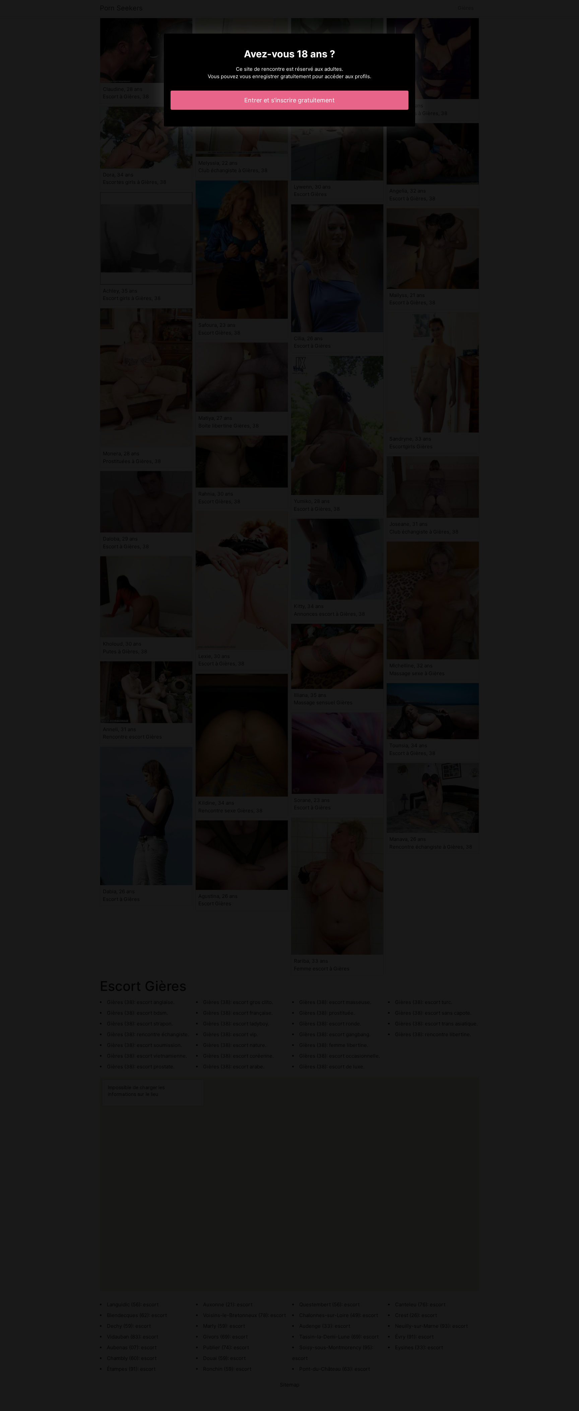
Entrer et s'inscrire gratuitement (289, 100)
